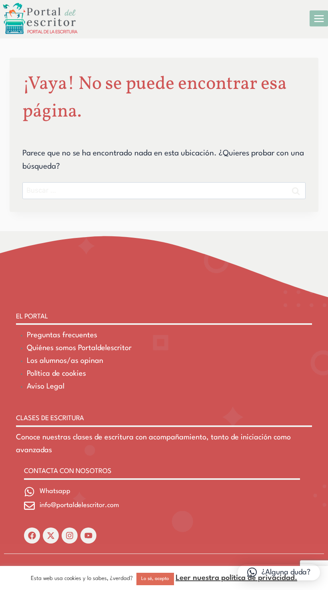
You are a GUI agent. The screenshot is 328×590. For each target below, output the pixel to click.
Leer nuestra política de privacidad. (236, 578)
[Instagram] (70, 536)
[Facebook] (32, 536)
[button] (279, 572)
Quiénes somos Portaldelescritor (79, 348)
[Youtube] (88, 536)
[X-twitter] (51, 536)
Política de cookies (56, 373)
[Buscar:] (164, 191)
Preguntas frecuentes (62, 335)
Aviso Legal (45, 386)
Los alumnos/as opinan (65, 360)
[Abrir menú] (319, 18)
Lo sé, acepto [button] (155, 578)
